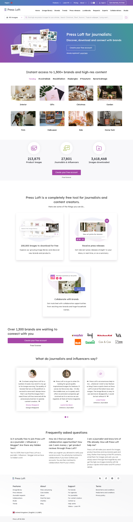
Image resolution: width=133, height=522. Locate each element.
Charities (43, 501)
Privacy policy (100, 495)
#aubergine (73, 79)
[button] (9, 3)
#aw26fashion (59, 79)
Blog (41, 504)
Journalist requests (19, 495)
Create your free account (81, 48)
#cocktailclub (44, 79)
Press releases (75, 10)
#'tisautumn (85, 79)
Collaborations (115, 10)
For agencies (72, 493)
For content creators (75, 498)
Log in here (83, 53)
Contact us (71, 501)
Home (37, 10)
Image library (47, 10)
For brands (71, 490)
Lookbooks (87, 10)
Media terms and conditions (105, 493)
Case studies (44, 493)
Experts (105, 10)
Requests (96, 10)
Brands (57, 10)
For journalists (73, 495)
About (42, 495)
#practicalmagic (100, 79)
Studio (126, 10)
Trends (64, 10)
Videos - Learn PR (74, 506)
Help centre (72, 504)
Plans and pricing (46, 490)
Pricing (76, 3)
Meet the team (45, 498)
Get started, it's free (117, 3)
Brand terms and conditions (105, 490)
